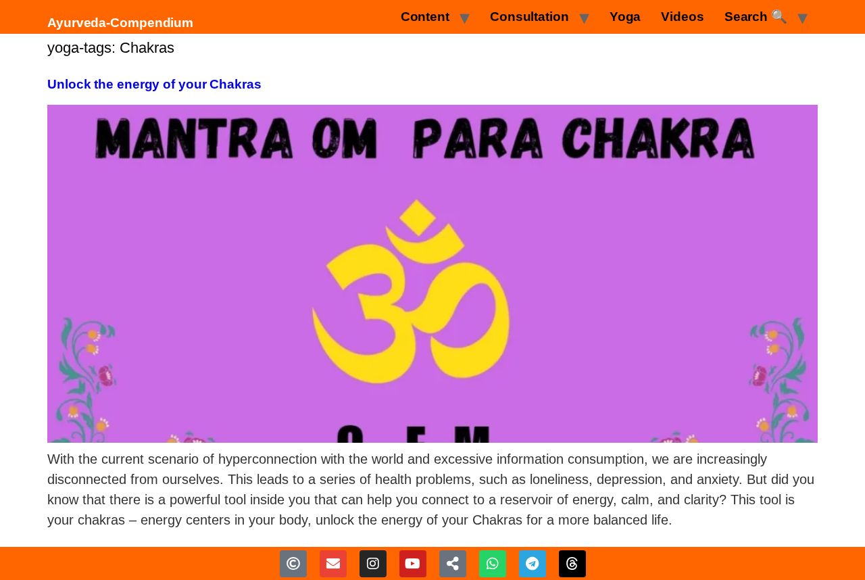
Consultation (529, 16)
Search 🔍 (755, 16)
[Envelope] (333, 563)
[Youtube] (412, 563)
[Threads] (572, 563)
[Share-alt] (452, 563)
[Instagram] (373, 563)
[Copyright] (293, 563)
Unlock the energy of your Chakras (154, 84)
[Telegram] (532, 563)
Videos (682, 16)
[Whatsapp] (492, 563)
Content (425, 16)
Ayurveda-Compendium (120, 23)
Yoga (625, 16)
